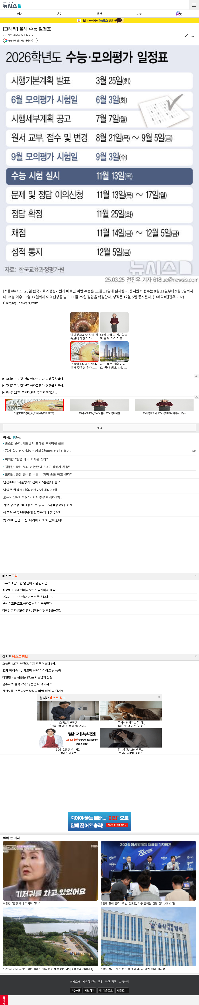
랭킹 (59, 13)
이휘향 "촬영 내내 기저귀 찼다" (26, 459)
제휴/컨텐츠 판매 (92, 981)
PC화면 (76, 990)
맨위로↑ (122, 990)
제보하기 (90, 990)
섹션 (99, 13)
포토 (139, 13)
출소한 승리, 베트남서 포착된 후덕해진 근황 (34, 443)
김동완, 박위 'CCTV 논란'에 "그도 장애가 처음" (37, 467)
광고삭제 (4, 1000)
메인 (20, 13)
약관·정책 (110, 981)
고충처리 (124, 981)
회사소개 (75, 981)
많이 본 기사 (11, 837)
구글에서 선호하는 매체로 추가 (21, 40)
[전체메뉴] (194, 5)
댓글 (99, 428)
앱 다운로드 (106, 990)
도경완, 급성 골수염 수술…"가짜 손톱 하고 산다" (38, 474)
